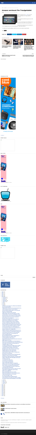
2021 (2, 384)
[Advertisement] (18, 266)
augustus (4, 301)
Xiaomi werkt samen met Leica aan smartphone (10, 316)
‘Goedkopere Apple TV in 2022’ (7, 344)
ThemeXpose (5, 433)
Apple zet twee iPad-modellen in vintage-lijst (10, 363)
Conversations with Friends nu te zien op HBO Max (10, 332)
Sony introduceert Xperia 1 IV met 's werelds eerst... (11, 352)
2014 (2, 392)
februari (4, 382)
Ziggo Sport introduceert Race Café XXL (9, 312)
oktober (4, 299)
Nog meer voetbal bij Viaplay (7, 311)
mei (3, 304)
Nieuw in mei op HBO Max (6, 370)
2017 (2, 389)
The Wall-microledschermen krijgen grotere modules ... (11, 345)
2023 (2, 295)
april (3, 379)
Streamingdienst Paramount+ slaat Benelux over (10, 346)
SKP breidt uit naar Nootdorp (7, 353)
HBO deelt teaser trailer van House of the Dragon (10, 348)
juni (3, 303)
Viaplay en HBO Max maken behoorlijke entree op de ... (11, 357)
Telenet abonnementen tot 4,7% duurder (9, 374)
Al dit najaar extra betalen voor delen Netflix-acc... (11, 343)
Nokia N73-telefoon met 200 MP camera (9, 336)
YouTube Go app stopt (6, 358)
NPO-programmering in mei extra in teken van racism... (11, 368)
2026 (2, 291)
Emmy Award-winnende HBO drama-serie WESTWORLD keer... (12, 342)
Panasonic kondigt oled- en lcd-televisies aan (10, 333)
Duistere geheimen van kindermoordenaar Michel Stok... (11, 324)
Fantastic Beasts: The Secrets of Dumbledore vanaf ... (11, 314)
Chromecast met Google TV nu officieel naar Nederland (11, 305)
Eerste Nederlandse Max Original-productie (9, 376)
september (4, 300)
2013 (2, 393)
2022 (2, 296)
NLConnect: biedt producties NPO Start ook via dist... (11, 323)
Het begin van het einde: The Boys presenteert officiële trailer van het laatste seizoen (17, 47)
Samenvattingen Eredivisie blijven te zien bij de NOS (11, 310)
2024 (2, 294)
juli (3, 302)
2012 (2, 394)
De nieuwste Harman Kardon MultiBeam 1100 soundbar (11, 378)
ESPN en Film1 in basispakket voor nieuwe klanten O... (11, 341)
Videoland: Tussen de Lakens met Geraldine (9, 355)
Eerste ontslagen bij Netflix (7, 334)
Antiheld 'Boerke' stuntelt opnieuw (10, 408)
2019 (2, 386)
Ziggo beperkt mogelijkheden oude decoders (10, 369)
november (4, 298)
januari (4, 383)
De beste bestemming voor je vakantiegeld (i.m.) (10, 326)
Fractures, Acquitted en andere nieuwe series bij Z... (11, 322)
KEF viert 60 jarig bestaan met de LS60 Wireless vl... (11, 335)
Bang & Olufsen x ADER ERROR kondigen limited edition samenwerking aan (17, 412)
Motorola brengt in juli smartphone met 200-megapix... (11, 315)
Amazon (5, 30)
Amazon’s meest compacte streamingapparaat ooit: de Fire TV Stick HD (6, 46)
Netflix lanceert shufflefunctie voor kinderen (10, 320)
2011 (2, 395)
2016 (2, 390)
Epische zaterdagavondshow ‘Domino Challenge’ (10, 321)
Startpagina (2, 398)
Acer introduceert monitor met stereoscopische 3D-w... (11, 327)
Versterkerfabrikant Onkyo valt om (8, 337)
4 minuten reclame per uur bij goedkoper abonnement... (11, 331)
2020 (2, 385)
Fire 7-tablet (27, 14)
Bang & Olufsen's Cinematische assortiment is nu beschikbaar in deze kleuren (17, 404)
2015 (2, 391)
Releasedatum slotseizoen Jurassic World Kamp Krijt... (11, 354)
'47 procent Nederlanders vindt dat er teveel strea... (11, 366)
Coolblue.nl (2, 135)
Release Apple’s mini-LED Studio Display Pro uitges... (11, 313)
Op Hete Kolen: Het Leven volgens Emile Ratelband (11, 364)
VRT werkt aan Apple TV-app (7, 375)
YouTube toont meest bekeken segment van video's (11, 325)
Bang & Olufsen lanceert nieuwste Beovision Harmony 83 (12, 338)
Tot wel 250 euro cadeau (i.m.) (7, 359)
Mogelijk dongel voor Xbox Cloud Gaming (9, 349)
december (4, 297)
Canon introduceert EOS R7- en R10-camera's (9, 309)
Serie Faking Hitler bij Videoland (7, 367)
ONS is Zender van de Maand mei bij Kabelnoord (10, 365)
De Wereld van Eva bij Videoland (7, 360)
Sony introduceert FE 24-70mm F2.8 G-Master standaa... (11, 377)
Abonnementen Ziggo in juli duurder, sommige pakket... (11, 356)
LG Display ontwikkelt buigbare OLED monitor (10, 347)
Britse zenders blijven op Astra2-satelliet (9, 371)
